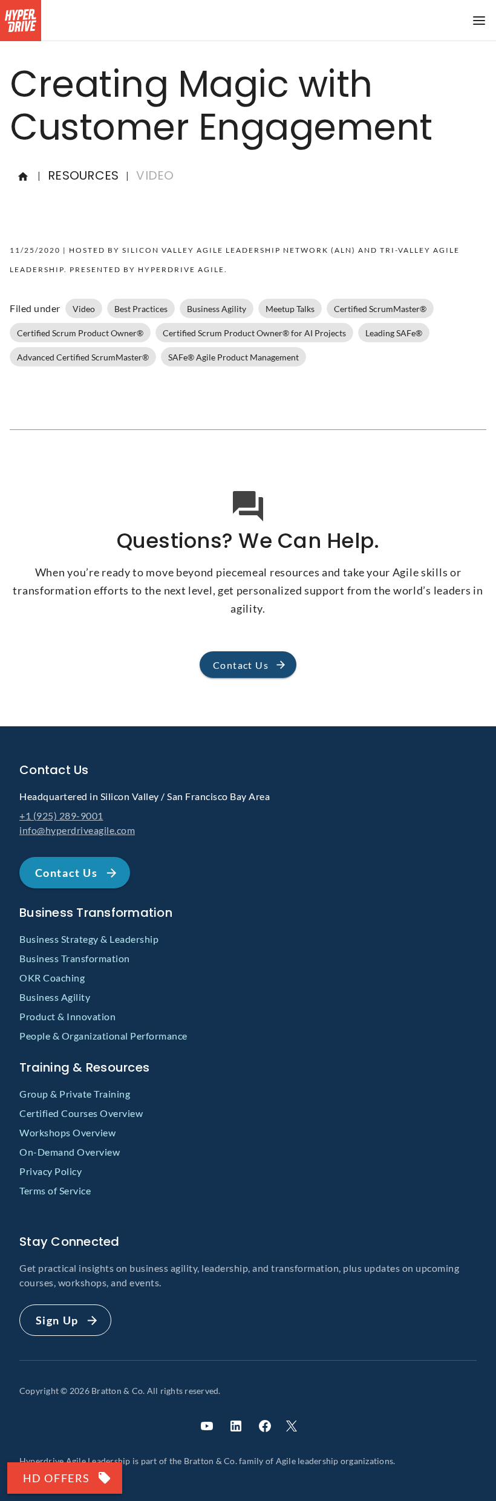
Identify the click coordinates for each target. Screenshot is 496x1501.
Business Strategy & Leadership (88, 939)
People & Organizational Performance (103, 1035)
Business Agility (54, 997)
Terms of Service (55, 1190)
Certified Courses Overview (81, 1113)
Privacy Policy (50, 1171)
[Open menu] (479, 20)
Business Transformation (74, 958)
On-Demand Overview (69, 1151)
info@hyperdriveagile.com (77, 830)
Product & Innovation (67, 1016)
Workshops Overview (67, 1132)
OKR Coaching (52, 977)
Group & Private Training (74, 1093)
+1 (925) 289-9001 (61, 815)
